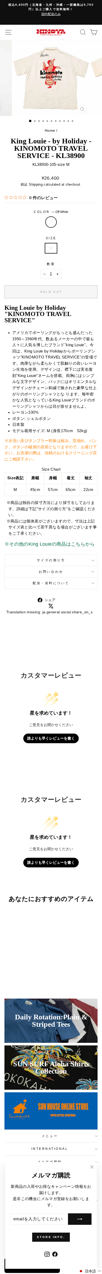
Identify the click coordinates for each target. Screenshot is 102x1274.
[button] (90, 1271)
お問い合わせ (51, 571)
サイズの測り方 (51, 560)
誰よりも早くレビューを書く (51, 738)
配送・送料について (51, 583)
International (49, 1148)
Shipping (36, 184)
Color (51, 211)
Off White (51, 222)
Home (50, 131)
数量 (51, 264)
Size (51, 238)
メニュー (50, 1136)
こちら (78, 544)
